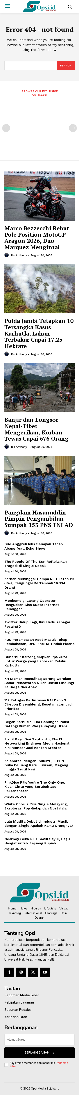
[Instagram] (21, 972)
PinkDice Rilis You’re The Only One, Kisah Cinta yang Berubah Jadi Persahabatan (34, 786)
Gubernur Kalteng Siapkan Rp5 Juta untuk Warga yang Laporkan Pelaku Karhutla (35, 661)
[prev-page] (6, 128)
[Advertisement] (39, 125)
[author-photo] (7, 255)
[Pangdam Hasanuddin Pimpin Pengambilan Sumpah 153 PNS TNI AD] (39, 480)
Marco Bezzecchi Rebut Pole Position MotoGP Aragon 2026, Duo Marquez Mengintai (36, 237)
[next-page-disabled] (73, 128)
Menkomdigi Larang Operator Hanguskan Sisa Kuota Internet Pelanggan (31, 604)
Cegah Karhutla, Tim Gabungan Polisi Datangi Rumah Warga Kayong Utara (36, 724)
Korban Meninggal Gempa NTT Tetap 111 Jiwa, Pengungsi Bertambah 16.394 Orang (39, 583)
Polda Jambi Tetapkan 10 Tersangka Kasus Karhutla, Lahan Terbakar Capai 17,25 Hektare (39, 333)
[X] (33, 972)
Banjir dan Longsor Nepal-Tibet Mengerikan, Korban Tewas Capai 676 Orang (36, 429)
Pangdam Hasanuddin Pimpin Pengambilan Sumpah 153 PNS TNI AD (38, 519)
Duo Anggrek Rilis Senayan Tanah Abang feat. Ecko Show (33, 546)
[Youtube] (45, 972)
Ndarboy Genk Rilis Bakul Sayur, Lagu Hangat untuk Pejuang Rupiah (37, 841)
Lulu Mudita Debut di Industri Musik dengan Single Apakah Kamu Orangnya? (38, 823)
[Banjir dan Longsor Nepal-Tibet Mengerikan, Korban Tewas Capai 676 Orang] (39, 387)
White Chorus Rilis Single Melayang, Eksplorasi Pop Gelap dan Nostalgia (36, 806)
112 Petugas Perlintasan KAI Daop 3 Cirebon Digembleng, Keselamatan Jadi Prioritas (38, 704)
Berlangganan (37, 1053)
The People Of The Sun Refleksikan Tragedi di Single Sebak (35, 563)
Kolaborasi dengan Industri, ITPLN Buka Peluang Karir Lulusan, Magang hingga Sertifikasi (36, 765)
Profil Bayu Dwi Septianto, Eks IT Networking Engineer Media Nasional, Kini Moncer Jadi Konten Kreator (37, 743)
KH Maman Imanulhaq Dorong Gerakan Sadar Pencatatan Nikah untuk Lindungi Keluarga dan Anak (39, 683)
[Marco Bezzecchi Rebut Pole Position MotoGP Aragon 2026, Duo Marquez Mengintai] (39, 196)
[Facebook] (9, 972)
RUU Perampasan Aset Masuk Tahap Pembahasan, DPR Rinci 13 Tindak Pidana (39, 642)
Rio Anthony (19, 255)
